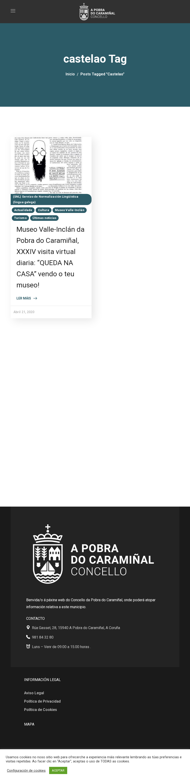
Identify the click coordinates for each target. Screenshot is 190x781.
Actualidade (23, 210)
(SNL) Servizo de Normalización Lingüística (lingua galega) (45, 199)
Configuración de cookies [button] (26, 770)
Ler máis (23, 298)
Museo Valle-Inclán (69, 210)
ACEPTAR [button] (58, 770)
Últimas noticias (44, 218)
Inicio (70, 74)
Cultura (43, 210)
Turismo (20, 218)
